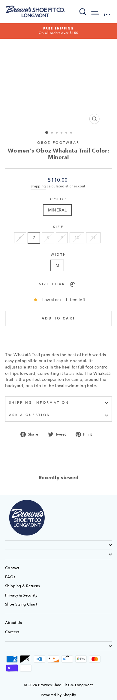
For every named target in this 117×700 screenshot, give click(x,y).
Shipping (38, 186)
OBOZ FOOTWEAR (58, 143)
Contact (12, 568)
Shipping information (39, 403)
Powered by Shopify (58, 695)
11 (93, 237)
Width (59, 255)
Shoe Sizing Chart (21, 604)
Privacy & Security (21, 595)
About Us (13, 622)
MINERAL (57, 210)
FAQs (10, 577)
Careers (12, 632)
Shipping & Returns (22, 586)
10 (77, 237)
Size (58, 227)
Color (58, 199)
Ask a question (29, 415)
